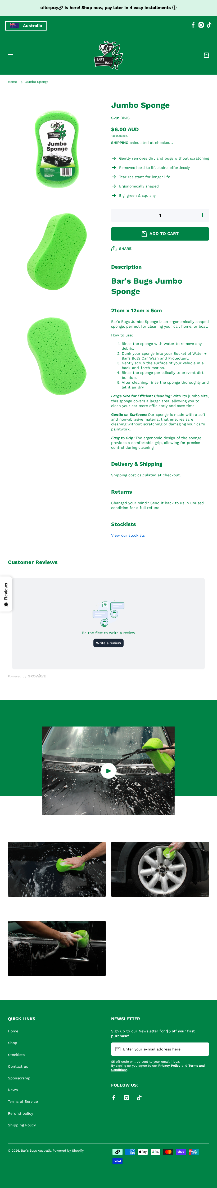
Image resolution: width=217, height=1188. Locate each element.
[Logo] (108, 55)
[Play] (108, 771)
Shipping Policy (22, 1125)
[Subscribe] (202, 1049)
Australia (32, 25)
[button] (206, 55)
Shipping (119, 142)
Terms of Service (23, 1101)
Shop (12, 1043)
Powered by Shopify (68, 1150)
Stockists (16, 1055)
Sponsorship (19, 1078)
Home (12, 82)
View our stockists (128, 535)
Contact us (18, 1066)
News (13, 1090)
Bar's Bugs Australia (36, 1150)
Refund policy (20, 1113)
